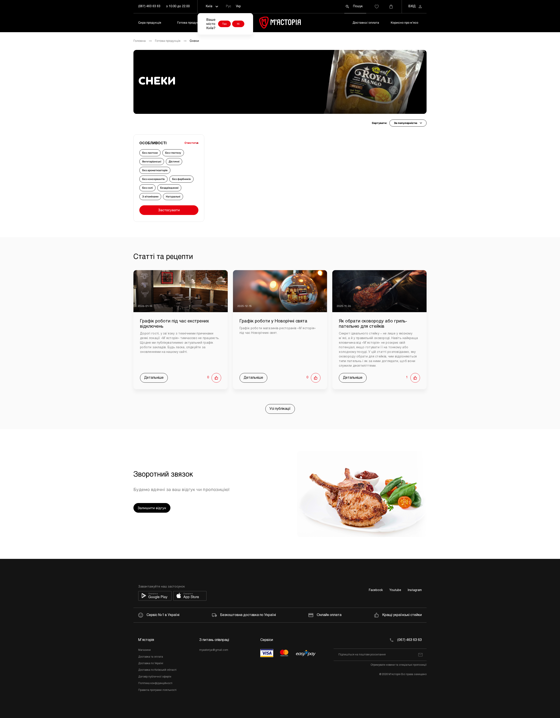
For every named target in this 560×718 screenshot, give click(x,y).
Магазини (144, 650)
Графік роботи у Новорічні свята (273, 321)
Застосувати (169, 210)
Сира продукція (149, 23)
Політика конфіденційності (155, 683)
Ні (238, 23)
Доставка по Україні (150, 663)
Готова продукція (190, 23)
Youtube (395, 590)
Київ (209, 6)
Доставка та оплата (150, 657)
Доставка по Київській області (157, 670)
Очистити (191, 143)
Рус (228, 6)
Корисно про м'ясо (404, 23)
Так (224, 23)
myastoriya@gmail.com (213, 650)
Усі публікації (280, 408)
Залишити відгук (152, 508)
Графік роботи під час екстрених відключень (174, 324)
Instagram (415, 590)
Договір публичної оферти (154, 677)
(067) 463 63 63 (149, 6)
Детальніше (154, 377)
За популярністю (405, 123)
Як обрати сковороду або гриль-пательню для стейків (373, 324)
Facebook (376, 590)
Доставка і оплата (366, 23)
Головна (139, 41)
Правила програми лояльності (157, 690)
